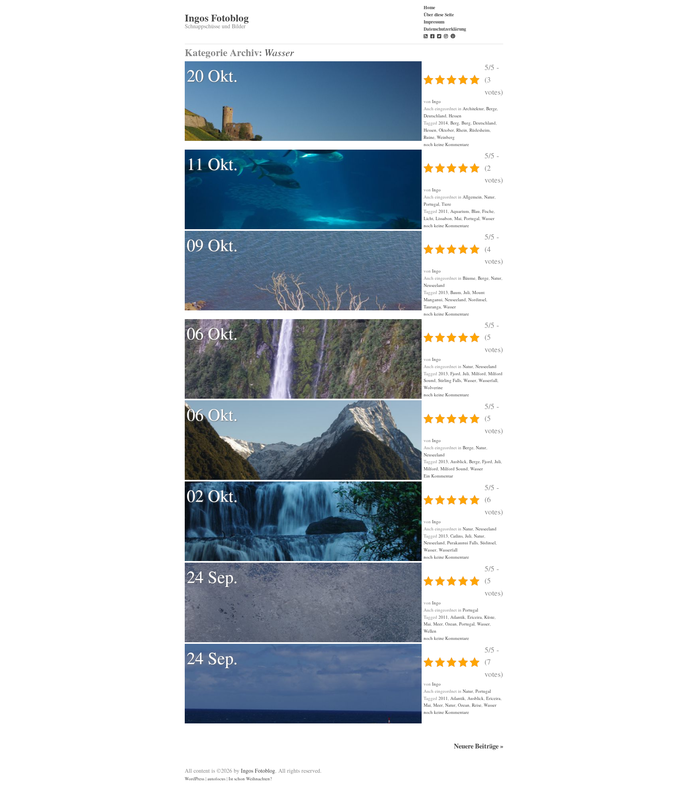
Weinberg (446, 137)
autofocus (216, 779)
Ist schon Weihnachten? (250, 779)
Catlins (456, 536)
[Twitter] (439, 36)
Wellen (430, 631)
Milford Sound (454, 469)
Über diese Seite (439, 14)
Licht (428, 218)
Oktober (446, 130)
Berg (454, 123)
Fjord (455, 373)
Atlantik (457, 617)
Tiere (446, 204)
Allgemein (472, 197)
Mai (457, 218)
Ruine (429, 137)
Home (429, 7)
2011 (443, 211)
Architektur (473, 108)
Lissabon (444, 218)
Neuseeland (434, 285)
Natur (489, 197)
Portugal (431, 204)
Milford (478, 373)
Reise (476, 705)
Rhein (461, 130)
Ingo (436, 101)
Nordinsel (477, 299)
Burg (466, 123)
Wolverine (433, 387)
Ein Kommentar (438, 476)
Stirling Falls (449, 380)
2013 (443, 292)
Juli (466, 292)
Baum (455, 292)
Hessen (455, 116)
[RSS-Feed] (426, 36)
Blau (475, 211)
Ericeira (474, 617)
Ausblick (458, 461)
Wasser (488, 218)
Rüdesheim (479, 130)
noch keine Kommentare (446, 144)
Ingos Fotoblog (217, 17)
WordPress (194, 779)
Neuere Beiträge (478, 746)
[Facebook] (432, 36)
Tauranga (432, 307)
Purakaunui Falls (462, 543)
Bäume (469, 278)
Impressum (434, 21)
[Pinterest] (453, 36)
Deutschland (435, 116)
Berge (491, 108)
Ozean (451, 624)
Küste (489, 617)
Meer (438, 624)
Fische (488, 211)
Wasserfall (488, 380)
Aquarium (459, 211)
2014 (443, 123)
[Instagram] (446, 36)
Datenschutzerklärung (445, 28)
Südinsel (488, 543)
